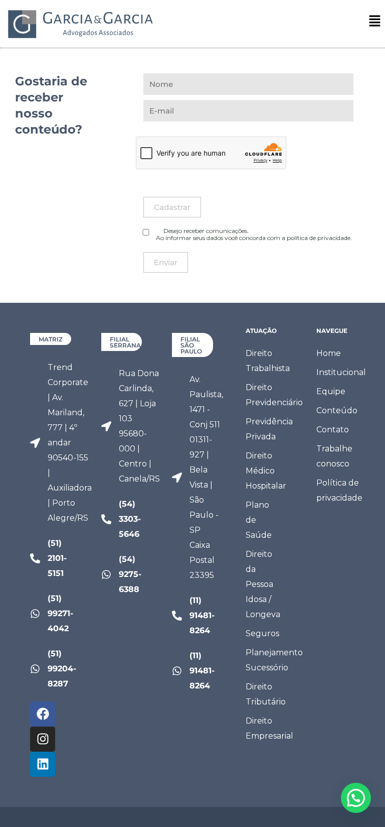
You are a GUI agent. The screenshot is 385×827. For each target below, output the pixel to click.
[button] (375, 22)
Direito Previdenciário (267, 395)
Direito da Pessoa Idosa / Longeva (263, 584)
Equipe (330, 391)
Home (328, 353)
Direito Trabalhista (267, 360)
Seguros (262, 633)
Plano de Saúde (259, 520)
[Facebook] (42, 714)
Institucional (338, 372)
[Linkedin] (42, 764)
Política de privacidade (338, 490)
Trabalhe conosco (334, 456)
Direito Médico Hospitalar (266, 471)
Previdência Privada (267, 429)
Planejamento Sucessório (267, 660)
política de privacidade (318, 238)
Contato (332, 429)
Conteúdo (336, 410)
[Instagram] (42, 739)
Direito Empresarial (267, 728)
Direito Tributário (266, 694)
